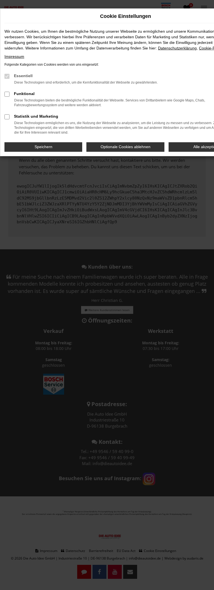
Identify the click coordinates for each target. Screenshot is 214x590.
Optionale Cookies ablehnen (125, 146)
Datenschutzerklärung (177, 48)
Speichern (43, 146)
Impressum (14, 56)
